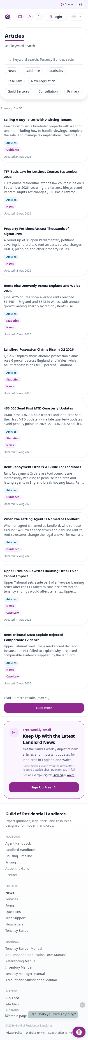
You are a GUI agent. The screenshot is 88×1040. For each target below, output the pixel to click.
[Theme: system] (80, 4)
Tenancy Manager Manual (25, 973)
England (58, 775)
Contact (11, 875)
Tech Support (15, 918)
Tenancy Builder (17, 930)
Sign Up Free (41, 787)
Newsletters (14, 924)
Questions (13, 911)
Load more (44, 708)
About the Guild (17, 868)
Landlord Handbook (20, 849)
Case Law (15, 81)
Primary (73, 91)
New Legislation (43, 81)
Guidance (32, 71)
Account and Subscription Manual (31, 980)
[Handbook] (20, 16)
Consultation (48, 91)
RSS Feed (12, 998)
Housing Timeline (18, 856)
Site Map (12, 1004)
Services (11, 899)
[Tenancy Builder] (29, 16)
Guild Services (18, 91)
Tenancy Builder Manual (23, 948)
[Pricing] (38, 16)
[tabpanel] (44, 59)
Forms (10, 905)
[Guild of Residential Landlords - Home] (8, 17)
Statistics (56, 71)
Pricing (10, 862)
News (12, 71)
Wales (70, 775)
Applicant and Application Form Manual (35, 955)
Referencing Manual (20, 961)
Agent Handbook (18, 843)
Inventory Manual (18, 967)
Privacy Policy (13, 1033)
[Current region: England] (76, 16)
